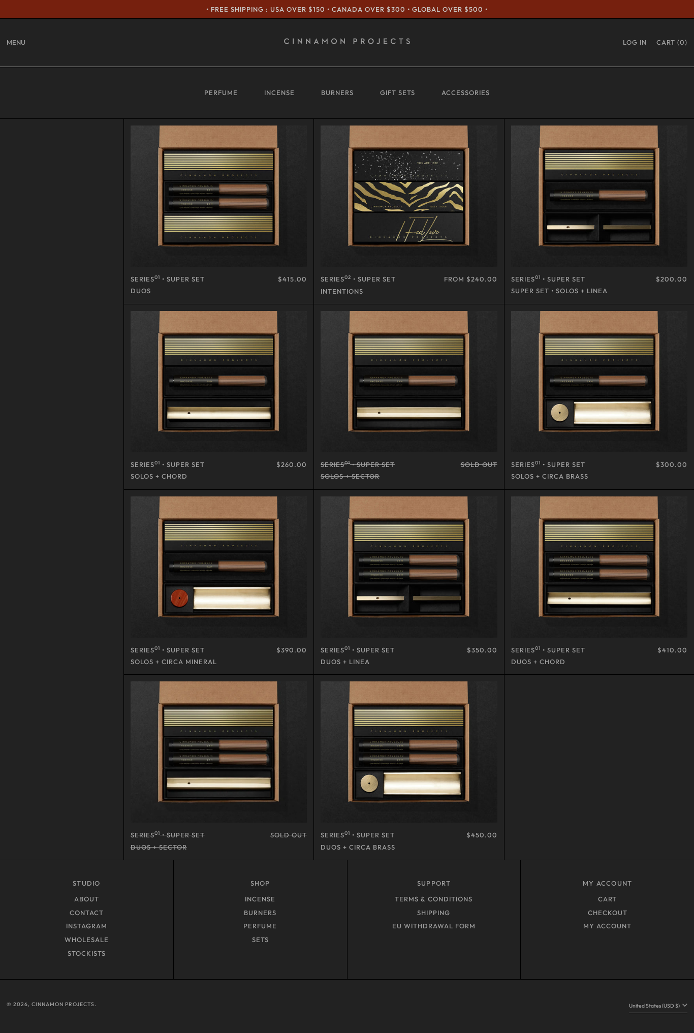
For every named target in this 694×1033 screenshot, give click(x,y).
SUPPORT (434, 883)
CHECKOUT (607, 913)
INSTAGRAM (86, 926)
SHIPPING (433, 913)
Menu (16, 42)
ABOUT (86, 899)
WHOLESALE (87, 939)
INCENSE (279, 92)
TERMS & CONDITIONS (433, 899)
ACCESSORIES (465, 92)
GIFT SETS (397, 92)
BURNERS (337, 92)
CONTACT (87, 913)
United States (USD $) (655, 1006)
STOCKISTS (87, 953)
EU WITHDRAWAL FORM (434, 926)
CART (607, 899)
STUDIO (87, 883)
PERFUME (221, 92)
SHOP (260, 883)
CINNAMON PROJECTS (62, 1004)
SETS (260, 939)
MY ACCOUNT (608, 883)
